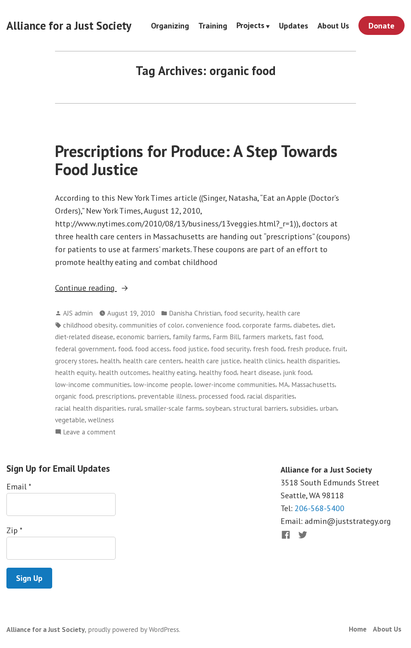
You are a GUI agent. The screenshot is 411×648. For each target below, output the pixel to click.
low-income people (162, 384)
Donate (381, 25)
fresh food (268, 348)
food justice (190, 348)
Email (18, 486)
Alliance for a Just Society (68, 25)
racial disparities (271, 396)
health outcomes (123, 372)
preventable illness (166, 396)
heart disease (260, 372)
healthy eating (173, 372)
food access (152, 348)
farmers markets (266, 336)
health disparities (312, 360)
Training (212, 25)
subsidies (303, 408)
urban (328, 408)
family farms (191, 336)
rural (134, 408)
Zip (14, 530)
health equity (75, 372)
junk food (297, 372)
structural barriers (260, 408)
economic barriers (142, 336)
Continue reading (110, 288)
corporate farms (266, 325)
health (110, 360)
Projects (250, 25)
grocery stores (76, 360)
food (125, 348)
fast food (308, 336)
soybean (218, 408)
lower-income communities (234, 384)
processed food (221, 396)
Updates (293, 25)
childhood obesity (89, 325)
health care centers (152, 360)
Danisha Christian (195, 313)
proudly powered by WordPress (133, 629)
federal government (85, 348)
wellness (101, 419)
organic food (73, 396)
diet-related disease (84, 336)
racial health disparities (89, 408)
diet (328, 325)
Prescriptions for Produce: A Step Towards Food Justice (196, 160)
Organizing (170, 25)
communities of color (151, 325)
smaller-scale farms (173, 408)
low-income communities (92, 384)
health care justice (212, 360)
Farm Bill (226, 336)
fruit (339, 348)
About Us (333, 25)
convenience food (212, 325)
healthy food (218, 372)
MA (283, 384)
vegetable (70, 419)
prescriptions (115, 396)
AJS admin (78, 313)
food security (243, 313)
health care (283, 313)
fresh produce (308, 348)
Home (357, 629)
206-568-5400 (319, 508)
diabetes (306, 325)
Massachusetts (313, 384)
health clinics (263, 360)
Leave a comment (89, 432)
